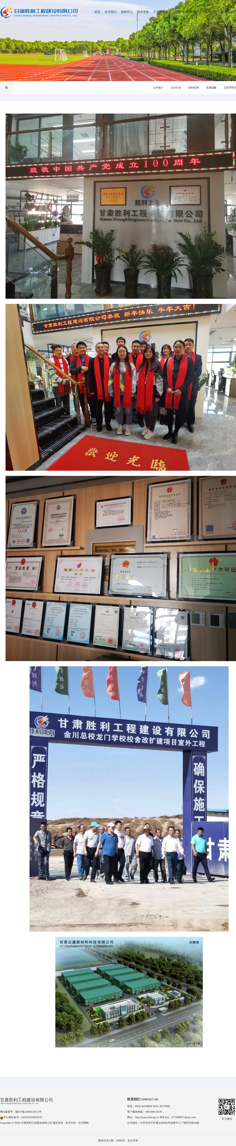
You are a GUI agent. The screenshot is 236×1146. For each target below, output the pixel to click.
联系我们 (227, 11)
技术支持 (178, 11)
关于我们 (111, 11)
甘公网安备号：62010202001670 (22, 1117)
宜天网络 (83, 1122)
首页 (97, 11)
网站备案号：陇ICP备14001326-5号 (21, 1111)
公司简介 (158, 87)
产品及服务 (160, 11)
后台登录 (133, 1140)
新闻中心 (127, 11)
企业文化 (176, 87)
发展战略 (211, 87)
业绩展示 (195, 11)
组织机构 (193, 87)
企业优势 (211, 11)
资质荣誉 (143, 11)
